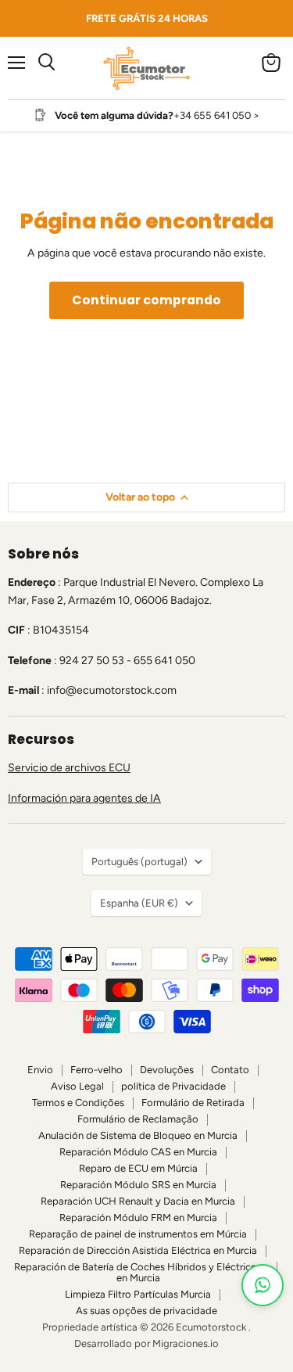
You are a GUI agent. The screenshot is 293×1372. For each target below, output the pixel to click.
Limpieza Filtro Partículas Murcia (138, 1294)
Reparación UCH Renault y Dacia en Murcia (138, 1201)
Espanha (139, 903)
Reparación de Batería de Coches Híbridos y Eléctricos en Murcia (138, 1272)
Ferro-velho (96, 1070)
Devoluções (167, 1070)
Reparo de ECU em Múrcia (138, 1168)
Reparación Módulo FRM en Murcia (138, 1217)
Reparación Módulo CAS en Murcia (138, 1152)
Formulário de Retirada (193, 1102)
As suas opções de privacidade (146, 1310)
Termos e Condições (78, 1102)
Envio (40, 1070)
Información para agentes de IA (84, 798)
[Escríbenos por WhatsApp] (262, 1285)
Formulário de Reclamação (137, 1119)
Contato (230, 1070)
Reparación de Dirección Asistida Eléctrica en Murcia (138, 1250)
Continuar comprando (146, 300)
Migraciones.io (185, 1343)
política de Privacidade (173, 1086)
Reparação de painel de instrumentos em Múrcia (138, 1234)
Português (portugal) (139, 861)
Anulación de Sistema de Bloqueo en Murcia (138, 1135)
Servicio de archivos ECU (69, 767)
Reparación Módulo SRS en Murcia (138, 1185)
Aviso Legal (77, 1086)
